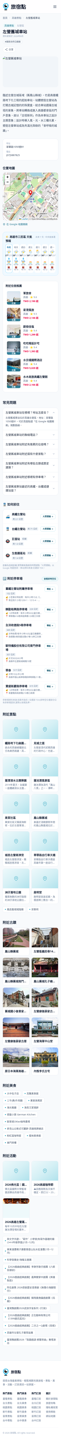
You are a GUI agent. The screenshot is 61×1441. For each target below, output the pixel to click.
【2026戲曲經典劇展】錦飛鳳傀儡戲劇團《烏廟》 (31, 1299)
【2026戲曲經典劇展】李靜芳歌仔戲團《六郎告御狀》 (31, 1268)
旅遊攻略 (50, 1403)
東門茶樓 (11, 1142)
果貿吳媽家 (36, 1100)
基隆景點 (7, 1398)
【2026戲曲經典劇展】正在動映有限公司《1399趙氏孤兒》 (28, 1317)
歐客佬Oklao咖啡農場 (18, 1121)
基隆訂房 (36, 1398)
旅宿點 (18, 6)
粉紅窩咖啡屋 (14, 1135)
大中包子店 (13, 1093)
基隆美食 (22, 1398)
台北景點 (7, 1403)
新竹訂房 (36, 1411)
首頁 (5, 17)
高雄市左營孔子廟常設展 (20, 1332)
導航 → (50, 589)
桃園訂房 (36, 1407)
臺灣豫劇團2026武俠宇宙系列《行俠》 (27, 1308)
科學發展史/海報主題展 (19, 1259)
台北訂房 (36, 1403)
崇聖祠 (34, 909)
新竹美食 (22, 1411)
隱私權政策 (52, 1407)
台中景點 (7, 1420)
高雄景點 (16, 17)
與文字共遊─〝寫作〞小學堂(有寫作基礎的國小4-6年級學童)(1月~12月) (30, 1240)
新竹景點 (7, 1411)
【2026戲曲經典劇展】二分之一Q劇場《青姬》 (32, 1325)
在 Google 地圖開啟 (17, 224)
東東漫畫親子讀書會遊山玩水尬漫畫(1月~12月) (30, 1251)
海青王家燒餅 (31, 1107)
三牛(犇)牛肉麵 (15, 1100)
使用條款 (50, 1411)
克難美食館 (32, 1093)
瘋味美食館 (35, 1135)
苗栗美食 (22, 1416)
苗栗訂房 (36, 1416)
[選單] (55, 6)
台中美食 (22, 1420)
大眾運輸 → (48, 516)
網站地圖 (50, 1416)
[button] (30, 192)
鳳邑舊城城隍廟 (15, 909)
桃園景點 (7, 1407)
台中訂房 (36, 1420)
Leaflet (24, 218)
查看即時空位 (50, 578)
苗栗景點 (7, 1416)
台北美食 (22, 1403)
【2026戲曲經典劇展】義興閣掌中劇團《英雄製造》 (31, 1278)
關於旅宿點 (52, 1398)
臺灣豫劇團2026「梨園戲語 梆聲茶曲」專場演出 (31, 1341)
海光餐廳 (11, 1107)
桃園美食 (22, 1407)
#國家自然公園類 (13, 41)
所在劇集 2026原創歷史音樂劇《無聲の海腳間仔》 (31, 1289)
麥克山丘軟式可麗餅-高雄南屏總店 (25, 1128)
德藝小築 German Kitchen (21, 1114)
